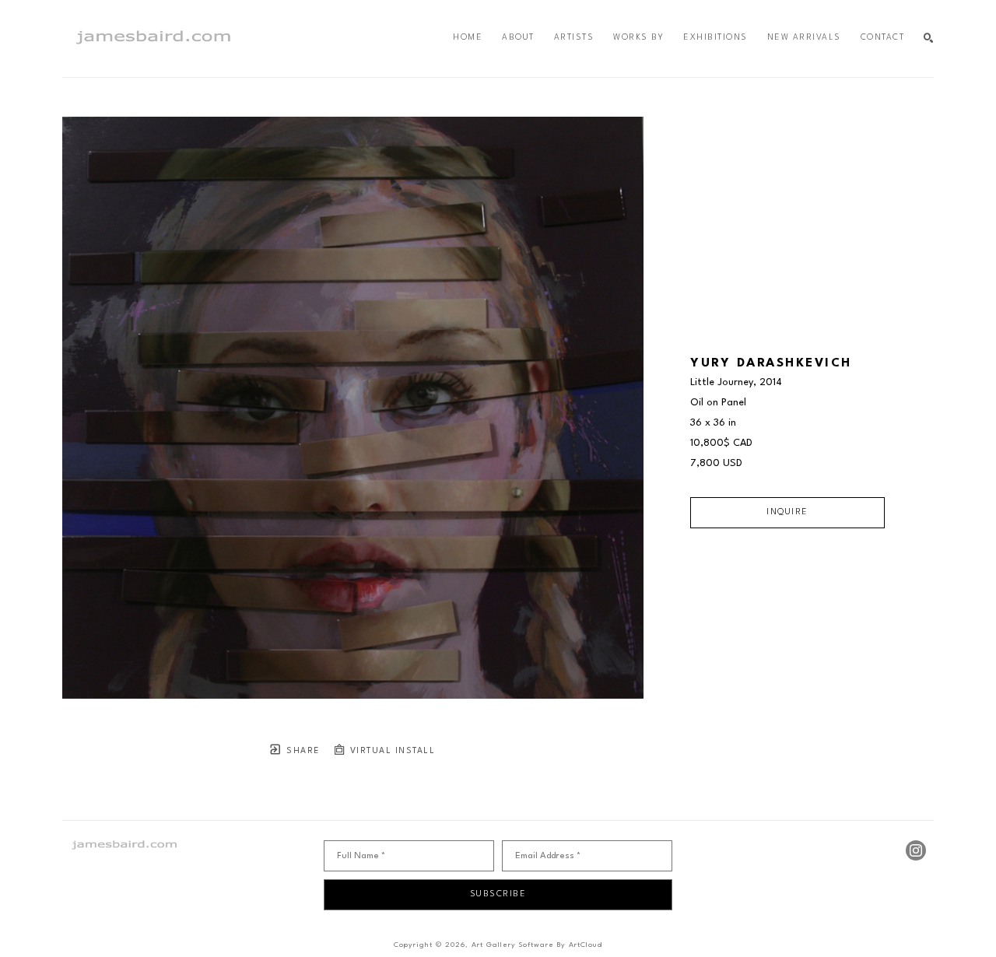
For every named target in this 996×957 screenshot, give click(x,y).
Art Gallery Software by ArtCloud (537, 944)
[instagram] (916, 850)
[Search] (929, 38)
